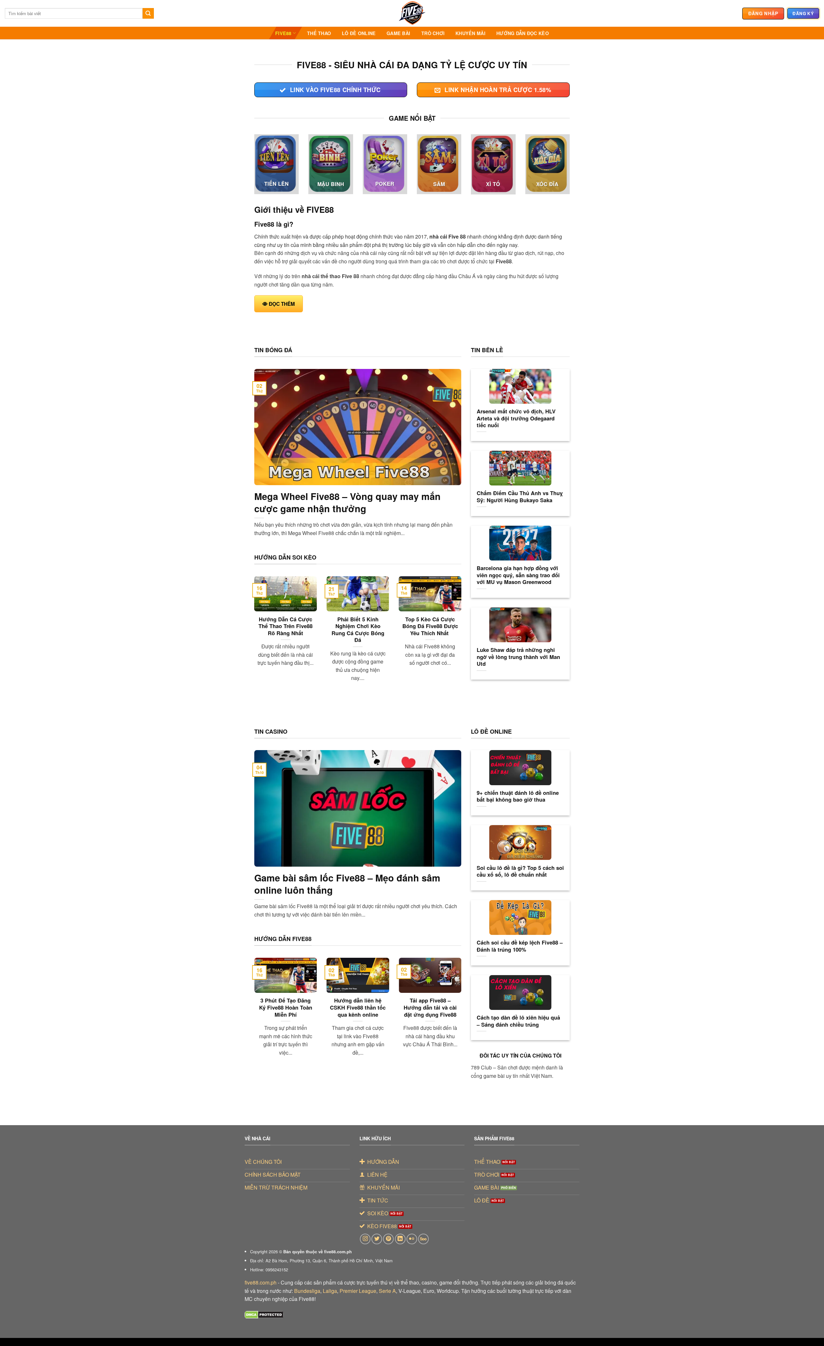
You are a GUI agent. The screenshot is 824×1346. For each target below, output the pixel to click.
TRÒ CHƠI (433, 33)
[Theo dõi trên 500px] (423, 1239)
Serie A (387, 1290)
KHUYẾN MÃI (470, 33)
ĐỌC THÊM (282, 303)
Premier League (358, 1290)
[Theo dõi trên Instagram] (365, 1239)
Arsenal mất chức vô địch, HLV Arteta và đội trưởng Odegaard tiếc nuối (516, 418)
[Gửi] (148, 13)
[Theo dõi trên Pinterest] (388, 1239)
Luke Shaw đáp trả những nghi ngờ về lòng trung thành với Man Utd (518, 656)
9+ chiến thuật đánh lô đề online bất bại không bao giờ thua (518, 796)
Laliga (330, 1290)
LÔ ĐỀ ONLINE (359, 33)
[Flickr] (412, 1239)
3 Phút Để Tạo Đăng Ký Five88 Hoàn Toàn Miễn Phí (285, 1007)
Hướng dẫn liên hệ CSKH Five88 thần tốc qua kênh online (358, 1007)
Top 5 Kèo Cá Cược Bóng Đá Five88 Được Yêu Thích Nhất (430, 626)
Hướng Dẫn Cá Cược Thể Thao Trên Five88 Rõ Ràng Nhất (285, 626)
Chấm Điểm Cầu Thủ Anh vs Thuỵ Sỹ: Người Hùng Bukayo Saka (520, 497)
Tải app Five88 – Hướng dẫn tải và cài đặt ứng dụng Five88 (430, 1007)
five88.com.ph (260, 1282)
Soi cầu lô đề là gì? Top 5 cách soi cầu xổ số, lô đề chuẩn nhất (520, 871)
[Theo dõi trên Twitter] (376, 1239)
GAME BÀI (398, 33)
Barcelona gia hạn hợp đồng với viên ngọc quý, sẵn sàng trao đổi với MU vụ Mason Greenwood (518, 575)
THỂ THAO (319, 33)
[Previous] (253, 637)
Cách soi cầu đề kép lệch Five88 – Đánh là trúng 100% (520, 946)
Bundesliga (307, 1290)
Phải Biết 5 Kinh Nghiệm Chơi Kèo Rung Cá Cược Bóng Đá (358, 630)
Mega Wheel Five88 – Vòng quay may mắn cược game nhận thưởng (347, 502)
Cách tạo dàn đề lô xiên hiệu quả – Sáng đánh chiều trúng (518, 1021)
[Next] (462, 637)
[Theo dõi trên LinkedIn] (400, 1239)
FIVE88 (283, 33)
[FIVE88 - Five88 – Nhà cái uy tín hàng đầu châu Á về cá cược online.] (412, 13)
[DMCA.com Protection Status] (264, 1314)
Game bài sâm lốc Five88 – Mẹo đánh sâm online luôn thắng (347, 884)
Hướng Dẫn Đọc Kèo (522, 33)
